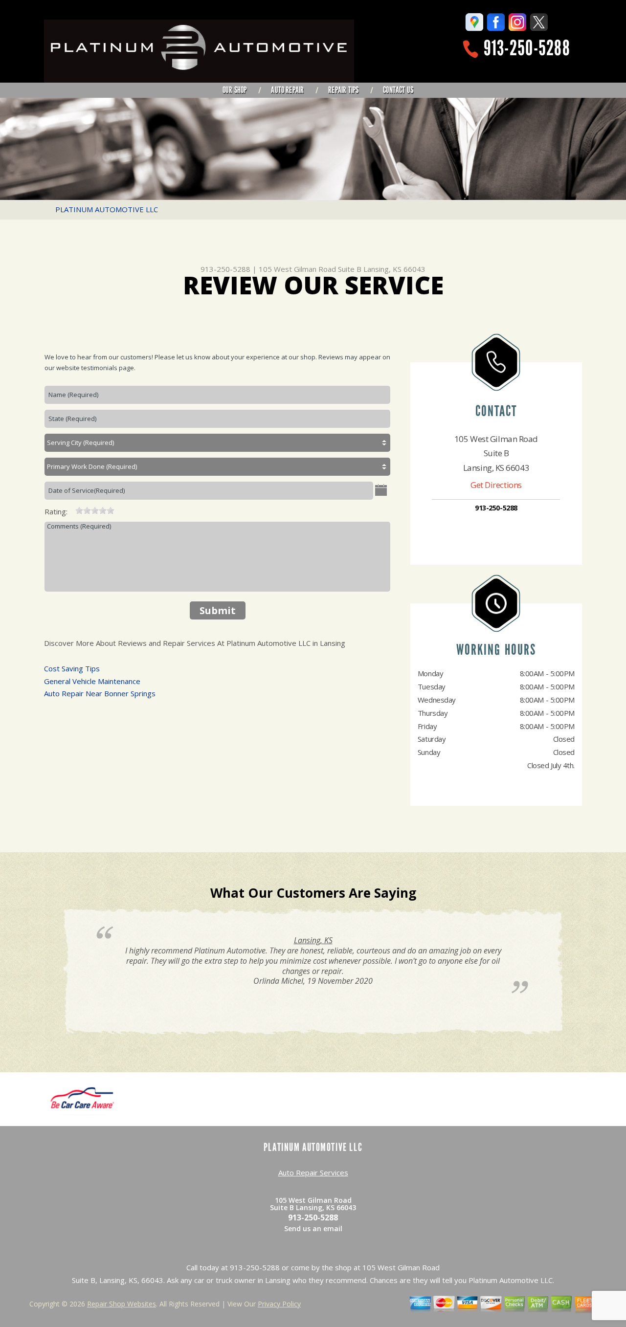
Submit (218, 610)
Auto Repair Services (313, 1172)
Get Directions (496, 484)
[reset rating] (71, 509)
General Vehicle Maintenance (92, 681)
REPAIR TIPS (343, 90)
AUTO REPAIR (287, 90)
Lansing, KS (313, 940)
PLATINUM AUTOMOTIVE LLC (106, 209)
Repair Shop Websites (121, 1303)
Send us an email (313, 1228)
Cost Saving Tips (72, 668)
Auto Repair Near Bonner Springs (100, 693)
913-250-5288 (527, 48)
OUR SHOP (234, 90)
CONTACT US (398, 90)
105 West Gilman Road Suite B (310, 269)
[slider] (94, 510)
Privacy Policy (279, 1303)
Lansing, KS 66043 (394, 269)
